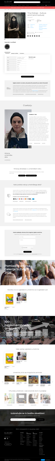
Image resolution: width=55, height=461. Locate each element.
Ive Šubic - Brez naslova (22, 379)
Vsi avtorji (43, 143)
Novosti (34, 435)
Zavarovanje (35, 201)
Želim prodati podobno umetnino (43, 29)
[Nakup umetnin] (10, 398)
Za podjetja (35, 445)
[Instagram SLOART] (7, 438)
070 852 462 (16, 211)
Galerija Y (8, 444)
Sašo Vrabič (41, 449)
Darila (34, 439)
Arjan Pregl (41, 450)
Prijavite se (22, 175)
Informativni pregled (29, 437)
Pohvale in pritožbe (41, 440)
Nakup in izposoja (14, 5)
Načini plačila (21, 201)
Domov (6, 9)
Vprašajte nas (27, 251)
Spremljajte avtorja (37, 143)
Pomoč (40, 441)
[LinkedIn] (32, 36)
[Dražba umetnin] (45, 398)
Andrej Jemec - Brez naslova (45, 380)
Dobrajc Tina (32, 24)
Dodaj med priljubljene (31, 32)
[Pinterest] (37, 36)
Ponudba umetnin (7, 5)
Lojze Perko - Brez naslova (10, 379)
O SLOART (40, 434)
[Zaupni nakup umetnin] (33, 398)
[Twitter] (30, 36)
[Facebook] (28, 36)
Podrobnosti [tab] (7, 53)
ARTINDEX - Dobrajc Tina (43, 24)
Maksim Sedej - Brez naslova (33, 380)
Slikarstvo (32, 27)
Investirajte (35, 444)
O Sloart (27, 5)
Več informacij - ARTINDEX (11, 339)
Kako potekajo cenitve (28, 219)
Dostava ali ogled (28, 201)
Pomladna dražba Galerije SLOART (12, 280)
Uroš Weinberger (42, 454)
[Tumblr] (39, 36)
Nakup (21, 434)
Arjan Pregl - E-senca (10, 299)
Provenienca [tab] (22, 53)
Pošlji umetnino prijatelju (31, 33)
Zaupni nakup (22, 437)
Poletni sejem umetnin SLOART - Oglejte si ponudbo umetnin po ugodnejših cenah (27, 7)
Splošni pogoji (41, 445)
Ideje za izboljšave (40, 438)
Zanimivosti (35, 441)
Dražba (21, 438)
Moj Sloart (42, 5)
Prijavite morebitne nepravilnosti (18, 219)
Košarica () (48, 5)
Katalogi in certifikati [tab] (14, 53)
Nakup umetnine (15, 201)
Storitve (23, 5)
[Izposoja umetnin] (22, 398)
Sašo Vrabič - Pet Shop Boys (22, 297)
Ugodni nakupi (34, 437)
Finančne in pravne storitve (29, 442)
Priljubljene (35, 440)
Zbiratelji (38, 5)
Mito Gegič (41, 453)
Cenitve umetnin (28, 439)
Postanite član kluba (31, 175)
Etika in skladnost (40, 443)
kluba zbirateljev (35, 90)
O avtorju (30, 143)
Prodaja (19, 5)
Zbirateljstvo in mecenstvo (22, 441)
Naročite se (41, 419)
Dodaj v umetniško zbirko (39, 32)
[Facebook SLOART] (5, 438)
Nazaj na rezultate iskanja (27, 76)
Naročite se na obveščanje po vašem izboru (27, 422)
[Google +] (34, 36)
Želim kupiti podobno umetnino (42, 26)
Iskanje (8, 9)
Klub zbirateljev (22, 444)
